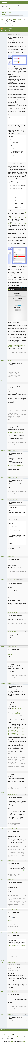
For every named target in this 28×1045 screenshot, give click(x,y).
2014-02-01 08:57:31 (12, 32)
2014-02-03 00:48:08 (12, 962)
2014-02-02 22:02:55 (12, 860)
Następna (21, 23)
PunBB (11, 1041)
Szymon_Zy (3, 646)
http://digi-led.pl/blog (12, 926)
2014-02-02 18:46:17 (12, 499)
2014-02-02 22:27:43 (12, 932)
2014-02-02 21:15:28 (12, 794)
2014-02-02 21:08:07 (12, 771)
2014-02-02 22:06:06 (12, 879)
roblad (2, 962)
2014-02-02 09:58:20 (12, 383)
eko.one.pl (4, 2)
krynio (2, 699)
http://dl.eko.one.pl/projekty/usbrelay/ (15, 324)
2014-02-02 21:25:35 (12, 828)
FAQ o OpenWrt (6, 12)
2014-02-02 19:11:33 (12, 579)
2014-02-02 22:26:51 (12, 909)
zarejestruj (10, 25)
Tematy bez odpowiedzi (14, 8)
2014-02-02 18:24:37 (12, 450)
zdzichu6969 (3, 360)
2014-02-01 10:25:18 (12, 360)
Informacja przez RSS (7, 28)
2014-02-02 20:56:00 (12, 699)
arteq (2, 909)
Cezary (2, 32)
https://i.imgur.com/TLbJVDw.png (15, 373)
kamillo (2, 794)
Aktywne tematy (5, 8)
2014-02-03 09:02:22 (12, 1014)
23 (16, 23)
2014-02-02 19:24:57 (12, 612)
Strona (2, 357)
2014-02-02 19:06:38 (12, 556)
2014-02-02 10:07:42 (12, 423)
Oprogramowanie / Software (15, 19)
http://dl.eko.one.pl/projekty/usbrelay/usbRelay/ (18, 223)
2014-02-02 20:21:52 (12, 646)
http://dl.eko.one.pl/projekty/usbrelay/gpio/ (17, 217)
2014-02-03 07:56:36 (12, 991)
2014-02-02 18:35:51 (12, 477)
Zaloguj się (4, 25)
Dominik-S (3, 450)
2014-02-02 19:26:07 (12, 631)
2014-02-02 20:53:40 (12, 683)
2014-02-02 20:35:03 (12, 662)
